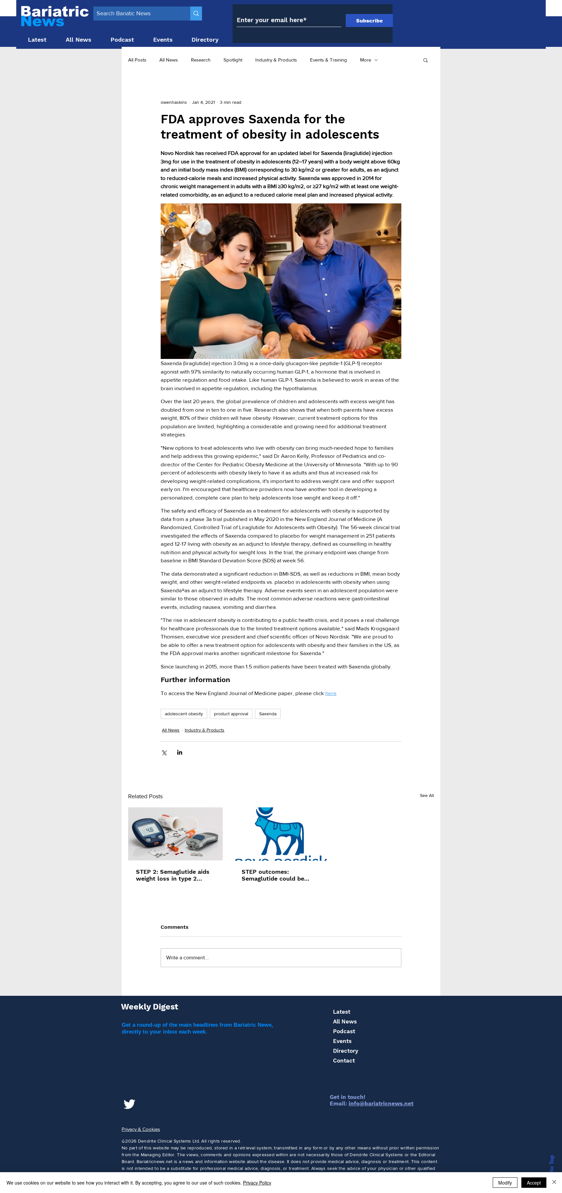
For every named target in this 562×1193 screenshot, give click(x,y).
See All (427, 795)
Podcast (344, 1031)
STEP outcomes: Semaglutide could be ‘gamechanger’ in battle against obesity (275, 875)
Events (342, 1041)
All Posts (137, 59)
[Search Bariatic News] (196, 14)
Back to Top (551, 1171)
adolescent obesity (184, 713)
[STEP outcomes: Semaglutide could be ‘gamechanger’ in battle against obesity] (281, 834)
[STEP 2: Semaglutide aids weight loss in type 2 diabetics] (175, 833)
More (365, 59)
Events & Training (328, 59)
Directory (345, 1051)
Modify (505, 1182)
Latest (341, 1011)
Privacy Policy (257, 1182)
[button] (425, 59)
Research (200, 59)
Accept (534, 1182)
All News (168, 59)
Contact (344, 1060)
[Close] (554, 1182)
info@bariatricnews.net (381, 1103)
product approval (231, 713)
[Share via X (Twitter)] (164, 752)
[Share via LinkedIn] (180, 752)
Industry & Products (276, 59)
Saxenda (267, 713)
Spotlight (232, 59)
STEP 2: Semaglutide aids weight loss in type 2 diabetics (172, 875)
